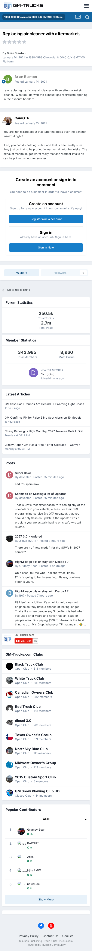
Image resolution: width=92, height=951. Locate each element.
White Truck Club (29, 678)
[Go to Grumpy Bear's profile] (9, 563)
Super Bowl (23, 473)
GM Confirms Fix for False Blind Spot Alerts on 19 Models (43, 417)
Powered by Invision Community (46, 944)
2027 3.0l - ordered (28, 536)
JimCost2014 (27, 540)
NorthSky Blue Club (31, 749)
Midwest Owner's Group (35, 763)
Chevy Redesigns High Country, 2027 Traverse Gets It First (44, 431)
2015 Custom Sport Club (35, 777)
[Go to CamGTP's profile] (7, 121)
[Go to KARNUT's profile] (21, 844)
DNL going (47, 374)
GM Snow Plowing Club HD (37, 791)
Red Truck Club (28, 706)
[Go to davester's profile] (9, 474)
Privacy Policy (29, 936)
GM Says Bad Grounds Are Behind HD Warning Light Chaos (44, 404)
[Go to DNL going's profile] (33, 372)
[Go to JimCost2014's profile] (9, 538)
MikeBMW (34, 870)
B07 (21, 595)
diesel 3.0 (23, 720)
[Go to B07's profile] (9, 593)
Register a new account (46, 219)
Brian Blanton (16, 53)
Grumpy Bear (28, 565)
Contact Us (50, 936)
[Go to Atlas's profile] (21, 858)
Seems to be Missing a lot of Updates (40, 493)
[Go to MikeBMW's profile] (21, 872)
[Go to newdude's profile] (21, 885)
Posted (31, 81)
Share (23, 272)
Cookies (67, 936)
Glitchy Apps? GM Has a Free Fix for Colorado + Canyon (42, 444)
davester (25, 477)
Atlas (30, 856)
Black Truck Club (29, 664)
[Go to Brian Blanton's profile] (7, 79)
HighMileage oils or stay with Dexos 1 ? (41, 561)
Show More (46, 899)
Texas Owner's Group (33, 735)
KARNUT (33, 843)
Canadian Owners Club (34, 692)
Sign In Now (46, 247)
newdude (33, 884)
